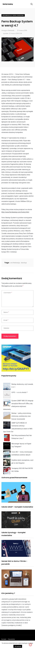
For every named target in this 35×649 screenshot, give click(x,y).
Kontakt (3, 639)
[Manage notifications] (30, 644)
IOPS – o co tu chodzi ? (19, 392)
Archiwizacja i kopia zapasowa (13, 15)
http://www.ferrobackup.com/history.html (15, 212)
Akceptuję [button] (18, 646)
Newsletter (11, 639)
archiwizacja (15, 263)
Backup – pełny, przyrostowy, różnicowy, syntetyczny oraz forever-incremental (21, 416)
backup (24, 263)
